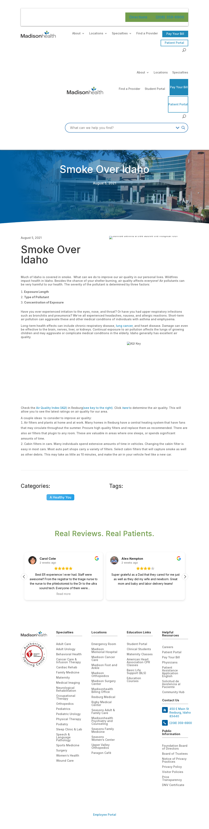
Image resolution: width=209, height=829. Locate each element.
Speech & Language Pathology (63, 737)
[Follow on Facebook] (165, 795)
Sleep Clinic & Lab (69, 729)
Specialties (120, 33)
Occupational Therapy (65, 697)
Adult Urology (65, 649)
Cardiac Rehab (66, 667)
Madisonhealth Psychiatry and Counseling (102, 721)
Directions (138, 17)
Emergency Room (103, 644)
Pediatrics (63, 709)
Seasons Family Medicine (102, 730)
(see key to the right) (98, 407)
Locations (96, 33)
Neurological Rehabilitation (66, 689)
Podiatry (62, 724)
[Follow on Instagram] (181, 795)
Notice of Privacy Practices (174, 760)
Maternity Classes (140, 654)
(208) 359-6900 (170, 17)
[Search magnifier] (183, 128)
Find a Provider (147, 33)
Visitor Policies (172, 772)
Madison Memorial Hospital (104, 651)
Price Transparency (172, 779)
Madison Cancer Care (103, 659)
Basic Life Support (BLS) (136, 672)
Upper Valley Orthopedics (100, 746)
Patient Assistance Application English (170, 672)
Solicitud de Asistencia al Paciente (171, 684)
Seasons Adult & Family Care (103, 712)
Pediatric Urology (68, 714)
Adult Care (63, 644)
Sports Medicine (67, 745)
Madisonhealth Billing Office (102, 691)
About (76, 33)
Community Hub (173, 692)
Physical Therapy (68, 719)
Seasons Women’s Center (103, 738)
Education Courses (134, 680)
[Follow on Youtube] (173, 795)
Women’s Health (67, 755)
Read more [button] (64, 594)
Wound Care (65, 760)
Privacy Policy (172, 766)
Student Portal (155, 88)
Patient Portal (174, 42)
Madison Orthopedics (100, 675)
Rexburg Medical (103, 697)
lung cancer (124, 325)
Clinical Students (139, 649)
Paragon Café (101, 753)
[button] (185, 577)
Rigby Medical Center (101, 704)
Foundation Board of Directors (174, 747)
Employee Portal (104, 814)
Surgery (61, 750)
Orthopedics (65, 703)
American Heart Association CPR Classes (138, 662)
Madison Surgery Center (103, 683)
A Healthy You (60, 497)
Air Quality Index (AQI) (51, 407)
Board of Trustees (175, 753)
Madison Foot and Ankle (104, 667)
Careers (167, 647)
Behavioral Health (69, 654)
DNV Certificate (173, 785)
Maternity (63, 677)
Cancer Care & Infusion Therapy (68, 661)
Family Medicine (67, 672)
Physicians (170, 662)
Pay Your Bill (175, 33)
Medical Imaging (68, 682)
